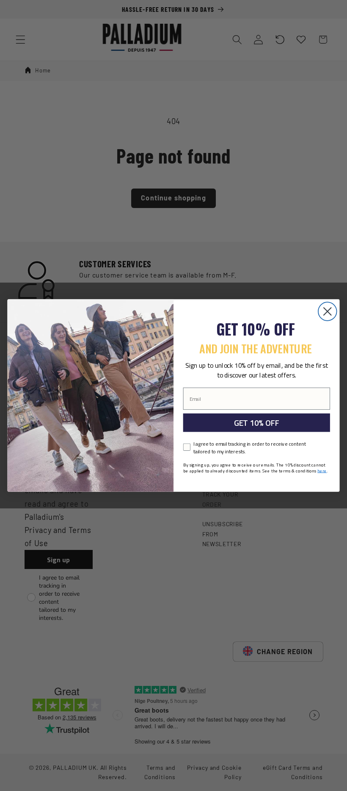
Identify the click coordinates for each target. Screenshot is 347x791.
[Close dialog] (327, 311)
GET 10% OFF (256, 422)
